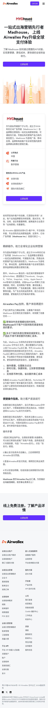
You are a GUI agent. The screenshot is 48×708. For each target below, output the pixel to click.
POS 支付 (5, 616)
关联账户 (5, 654)
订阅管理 (5, 635)
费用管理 (5, 582)
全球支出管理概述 (9, 574)
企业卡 (4, 578)
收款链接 (5, 612)
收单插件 (5, 608)
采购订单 (5, 589)
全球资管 (28, 559)
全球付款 (15, 178)
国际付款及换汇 (18, 188)
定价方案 (28, 574)
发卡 (3, 673)
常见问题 (28, 642)
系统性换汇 (6, 666)
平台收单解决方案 (32, 563)
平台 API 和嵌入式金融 (10, 650)
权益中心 (28, 619)
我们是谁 (28, 600)
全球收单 (5, 662)
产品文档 (28, 585)
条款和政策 (29, 608)
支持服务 (28, 646)
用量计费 (5, 639)
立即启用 (24, 64)
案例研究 (28, 634)
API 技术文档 (30, 589)
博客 (27, 630)
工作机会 (28, 615)
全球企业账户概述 (9, 555)
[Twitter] (7, 692)
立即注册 (35, 4)
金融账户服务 (30, 555)
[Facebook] (3, 692)
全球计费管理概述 (9, 627)
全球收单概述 (7, 601)
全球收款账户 (17, 183)
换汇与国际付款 (8, 563)
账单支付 (5, 586)
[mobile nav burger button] (43, 3)
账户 (3, 658)
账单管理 (5, 631)
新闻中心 (28, 638)
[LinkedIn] (10, 692)
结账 (3, 604)
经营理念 (28, 604)
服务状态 (28, 650)
